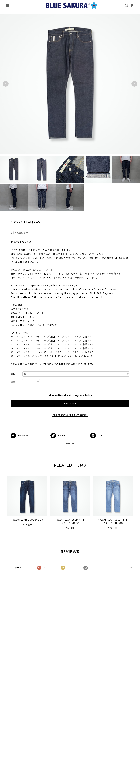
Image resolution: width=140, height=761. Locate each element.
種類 (13, 374)
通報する (70, 443)
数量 (13, 382)
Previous (6, 84)
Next (134, 84)
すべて (18, 567)
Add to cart (70, 403)
